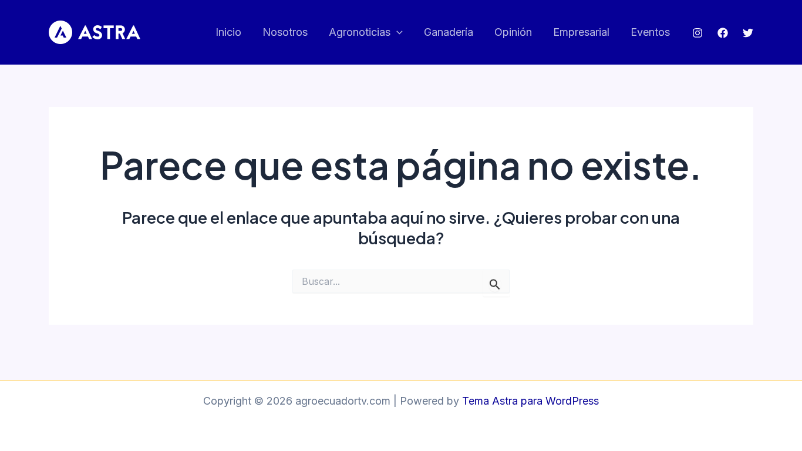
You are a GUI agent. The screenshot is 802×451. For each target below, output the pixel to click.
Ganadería (448, 32)
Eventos (650, 32)
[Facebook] (722, 33)
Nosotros (285, 32)
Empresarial (581, 32)
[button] (396, 32)
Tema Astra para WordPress (530, 401)
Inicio (228, 32)
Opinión (513, 32)
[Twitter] (748, 33)
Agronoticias (359, 32)
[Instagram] (697, 33)
